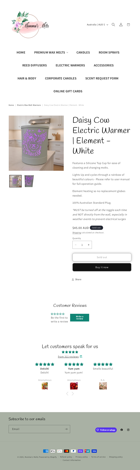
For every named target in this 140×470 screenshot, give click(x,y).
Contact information (72, 460)
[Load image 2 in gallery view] (29, 181)
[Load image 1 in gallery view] (15, 181)
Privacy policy (82, 457)
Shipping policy (116, 457)
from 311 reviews (68, 356)
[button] (51, 52)
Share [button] (78, 279)
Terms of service (98, 457)
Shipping (76, 232)
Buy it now (101, 267)
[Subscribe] (66, 429)
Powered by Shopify (48, 457)
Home (11, 105)
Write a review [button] (79, 317)
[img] (70, 352)
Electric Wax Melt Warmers (29, 105)
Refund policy (66, 457)
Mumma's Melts (32, 457)
